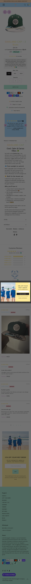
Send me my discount (23, 293)
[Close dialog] (29, 283)
